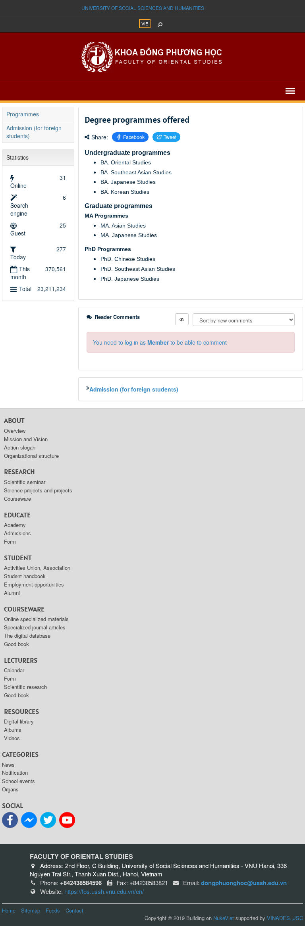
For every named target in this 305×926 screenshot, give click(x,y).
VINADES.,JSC (285, 918)
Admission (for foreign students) (133, 389)
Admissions (17, 533)
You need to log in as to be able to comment (160, 342)
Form (10, 541)
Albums (12, 729)
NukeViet (223, 918)
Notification (15, 772)
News (8, 764)
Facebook (134, 136)
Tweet (170, 136)
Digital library (19, 721)
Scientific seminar (24, 482)
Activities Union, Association (37, 567)
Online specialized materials (36, 619)
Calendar (14, 670)
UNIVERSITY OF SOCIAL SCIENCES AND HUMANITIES (142, 7)
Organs (10, 789)
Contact (74, 910)
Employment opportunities (34, 584)
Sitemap (30, 910)
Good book (16, 644)
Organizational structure (31, 455)
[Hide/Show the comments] (182, 319)
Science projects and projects (38, 490)
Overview (14, 430)
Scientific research (25, 687)
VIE (144, 23)
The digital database (27, 635)
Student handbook (25, 576)
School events (18, 781)
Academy (15, 525)
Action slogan (19, 447)
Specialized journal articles (35, 627)
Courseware (17, 498)
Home (8, 910)
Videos (12, 738)
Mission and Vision (26, 439)
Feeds (53, 910)
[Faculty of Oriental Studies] (152, 56)
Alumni (12, 592)
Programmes (22, 114)
